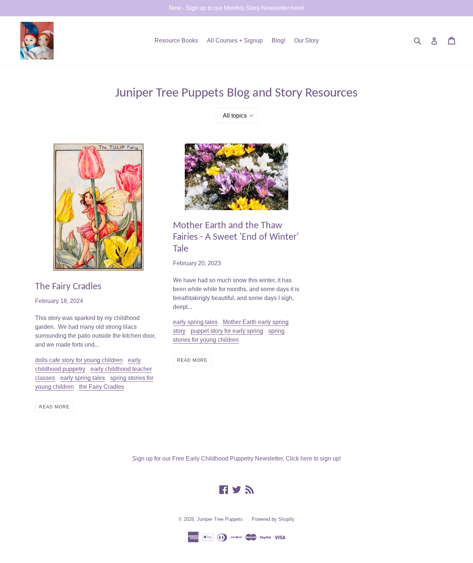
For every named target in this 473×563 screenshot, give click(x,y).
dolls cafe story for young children (79, 360)
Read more (54, 406)
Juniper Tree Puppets (220, 519)
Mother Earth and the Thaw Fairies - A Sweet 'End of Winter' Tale (236, 237)
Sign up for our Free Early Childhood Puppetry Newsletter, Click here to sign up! (236, 458)
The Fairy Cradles (68, 287)
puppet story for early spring (227, 331)
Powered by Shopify (273, 519)
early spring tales (82, 378)
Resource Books (176, 40)
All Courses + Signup (235, 40)
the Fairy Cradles (101, 387)
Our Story (306, 40)
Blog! (278, 40)
